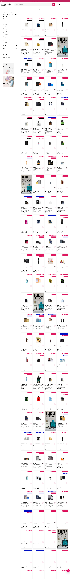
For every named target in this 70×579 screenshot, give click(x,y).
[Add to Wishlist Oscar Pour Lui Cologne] (66, 483)
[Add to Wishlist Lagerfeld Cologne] (66, 187)
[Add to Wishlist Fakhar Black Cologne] (43, 463)
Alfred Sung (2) (7, 34)
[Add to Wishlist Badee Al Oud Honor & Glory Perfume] (66, 522)
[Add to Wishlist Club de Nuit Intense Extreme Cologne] (31, 562)
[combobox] (64, 14)
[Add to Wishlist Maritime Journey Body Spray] (31, 384)
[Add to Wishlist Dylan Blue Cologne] (31, 424)
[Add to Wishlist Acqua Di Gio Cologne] (31, 30)
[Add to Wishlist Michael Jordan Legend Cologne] (66, 424)
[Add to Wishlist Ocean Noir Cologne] (66, 109)
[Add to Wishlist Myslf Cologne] (66, 30)
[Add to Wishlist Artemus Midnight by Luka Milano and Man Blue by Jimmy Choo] (31, 542)
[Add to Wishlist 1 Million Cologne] (43, 49)
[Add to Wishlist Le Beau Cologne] (55, 522)
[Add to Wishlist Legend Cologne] (43, 247)
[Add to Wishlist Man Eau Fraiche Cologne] (55, 404)
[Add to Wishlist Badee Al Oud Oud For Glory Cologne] (55, 168)
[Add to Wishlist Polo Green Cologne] (66, 148)
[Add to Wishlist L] (31, 128)
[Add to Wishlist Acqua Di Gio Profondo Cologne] (43, 227)
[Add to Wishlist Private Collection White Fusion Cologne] (43, 207)
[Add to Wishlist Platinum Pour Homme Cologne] (43, 444)
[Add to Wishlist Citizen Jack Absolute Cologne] (55, 128)
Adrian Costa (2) (7, 28)
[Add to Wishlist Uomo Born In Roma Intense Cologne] (55, 49)
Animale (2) (6, 37)
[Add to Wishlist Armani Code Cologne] (31, 148)
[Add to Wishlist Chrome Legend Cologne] (31, 286)
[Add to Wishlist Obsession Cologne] (31, 49)
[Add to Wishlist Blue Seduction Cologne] (31, 503)
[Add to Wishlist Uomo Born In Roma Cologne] (43, 70)
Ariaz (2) (6, 42)
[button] (61, 5)
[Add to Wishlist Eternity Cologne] (66, 384)
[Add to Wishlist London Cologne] (55, 345)
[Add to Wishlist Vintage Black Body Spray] (43, 266)
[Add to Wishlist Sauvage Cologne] (66, 207)
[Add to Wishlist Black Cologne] (66, 345)
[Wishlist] (66, 4)
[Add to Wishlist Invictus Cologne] (55, 483)
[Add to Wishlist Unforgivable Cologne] (31, 207)
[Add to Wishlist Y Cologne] (55, 109)
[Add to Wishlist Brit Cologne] (55, 187)
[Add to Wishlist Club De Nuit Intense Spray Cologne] (43, 109)
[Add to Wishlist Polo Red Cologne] (43, 404)
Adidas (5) (6, 26)
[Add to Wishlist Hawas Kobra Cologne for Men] (55, 463)
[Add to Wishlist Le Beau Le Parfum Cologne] (43, 384)
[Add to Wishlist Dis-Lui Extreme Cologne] (43, 503)
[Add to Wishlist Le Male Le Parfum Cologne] (66, 444)
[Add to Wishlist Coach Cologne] (43, 424)
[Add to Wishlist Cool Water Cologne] (66, 89)
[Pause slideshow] (1, 1)
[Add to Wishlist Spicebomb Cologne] (66, 404)
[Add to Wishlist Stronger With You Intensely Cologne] (43, 89)
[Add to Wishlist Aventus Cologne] (43, 128)
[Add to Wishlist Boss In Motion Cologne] (43, 286)
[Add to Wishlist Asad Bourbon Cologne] (55, 542)
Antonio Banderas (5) (7, 39)
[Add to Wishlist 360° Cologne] (31, 483)
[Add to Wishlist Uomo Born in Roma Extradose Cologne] (43, 542)
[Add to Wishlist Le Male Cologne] (31, 89)
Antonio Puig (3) (7, 40)
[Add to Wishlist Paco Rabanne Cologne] (31, 404)
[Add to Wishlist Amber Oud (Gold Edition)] (31, 168)
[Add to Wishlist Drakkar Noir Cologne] (43, 365)
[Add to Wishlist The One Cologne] (55, 384)
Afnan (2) (6, 29)
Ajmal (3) (6, 31)
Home (4, 12)
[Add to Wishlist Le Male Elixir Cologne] (31, 345)
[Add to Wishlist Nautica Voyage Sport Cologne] (66, 365)
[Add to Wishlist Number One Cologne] (43, 187)
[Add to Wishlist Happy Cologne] (66, 463)
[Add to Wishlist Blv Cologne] (55, 89)
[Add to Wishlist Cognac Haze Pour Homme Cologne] (31, 70)
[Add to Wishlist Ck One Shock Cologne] (66, 286)
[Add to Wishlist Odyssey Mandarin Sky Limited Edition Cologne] (55, 70)
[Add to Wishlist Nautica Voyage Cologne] (66, 305)
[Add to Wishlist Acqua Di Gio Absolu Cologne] (55, 30)
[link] (66, 433)
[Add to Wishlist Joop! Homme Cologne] (31, 247)
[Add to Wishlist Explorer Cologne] (31, 266)
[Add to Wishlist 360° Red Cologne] (31, 365)
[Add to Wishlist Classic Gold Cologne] (31, 326)
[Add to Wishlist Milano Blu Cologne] (55, 227)
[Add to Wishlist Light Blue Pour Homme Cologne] (66, 70)
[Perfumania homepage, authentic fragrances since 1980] (6, 4)
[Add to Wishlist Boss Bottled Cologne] (55, 562)
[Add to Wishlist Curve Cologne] (55, 286)
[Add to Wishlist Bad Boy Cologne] (66, 503)
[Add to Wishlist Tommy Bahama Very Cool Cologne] (31, 444)
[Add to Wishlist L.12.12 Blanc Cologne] (55, 207)
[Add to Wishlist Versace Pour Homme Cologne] (31, 305)
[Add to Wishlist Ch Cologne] (43, 483)
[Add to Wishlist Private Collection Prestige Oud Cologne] (55, 326)
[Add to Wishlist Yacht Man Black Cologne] (66, 247)
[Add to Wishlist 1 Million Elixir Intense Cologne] (55, 444)
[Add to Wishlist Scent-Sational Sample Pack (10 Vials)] (55, 266)
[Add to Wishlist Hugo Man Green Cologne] (43, 148)
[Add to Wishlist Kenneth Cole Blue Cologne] (43, 326)
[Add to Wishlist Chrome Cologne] (66, 168)
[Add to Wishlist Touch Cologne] (55, 148)
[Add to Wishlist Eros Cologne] (43, 30)
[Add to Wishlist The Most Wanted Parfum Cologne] (43, 168)
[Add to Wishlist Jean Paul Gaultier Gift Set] (31, 463)
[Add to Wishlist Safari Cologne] (31, 109)
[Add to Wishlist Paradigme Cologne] (66, 128)
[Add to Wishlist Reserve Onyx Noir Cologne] (43, 562)
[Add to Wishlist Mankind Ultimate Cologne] (55, 503)
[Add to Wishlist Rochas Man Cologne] (31, 227)
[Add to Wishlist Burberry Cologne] (66, 562)
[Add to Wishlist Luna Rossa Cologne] (55, 365)
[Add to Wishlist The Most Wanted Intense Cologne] (66, 326)
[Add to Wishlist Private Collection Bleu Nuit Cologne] (31, 522)
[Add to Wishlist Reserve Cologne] (66, 227)
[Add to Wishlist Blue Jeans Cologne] (55, 247)
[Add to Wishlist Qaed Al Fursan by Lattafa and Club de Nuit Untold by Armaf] (66, 266)
